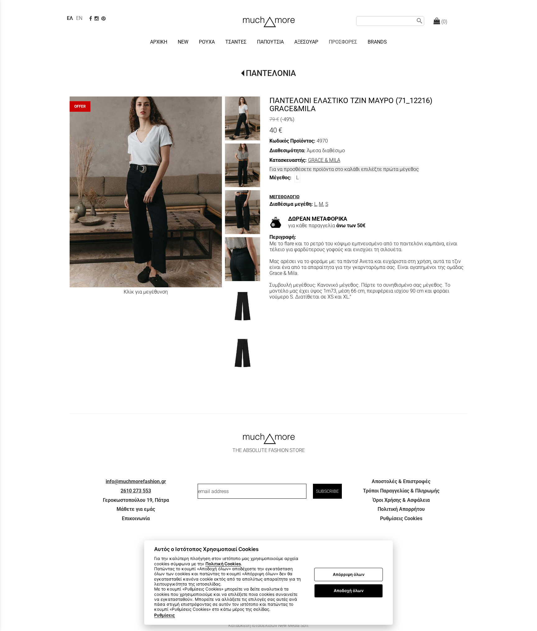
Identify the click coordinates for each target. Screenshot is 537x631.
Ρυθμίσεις (164, 615)
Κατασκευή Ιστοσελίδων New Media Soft (268, 625)
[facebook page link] (91, 18)
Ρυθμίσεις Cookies (401, 518)
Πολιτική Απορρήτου (401, 509)
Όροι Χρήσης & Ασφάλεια (401, 500)
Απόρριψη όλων (349, 574)
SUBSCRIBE (327, 491)
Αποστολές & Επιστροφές (401, 481)
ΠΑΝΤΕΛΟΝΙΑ (271, 73)
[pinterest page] (104, 18)
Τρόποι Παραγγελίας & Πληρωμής (401, 491)
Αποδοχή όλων (349, 590)
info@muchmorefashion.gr (136, 481)
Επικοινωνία (136, 518)
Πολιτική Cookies (223, 563)
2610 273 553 (136, 491)
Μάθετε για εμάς (136, 509)
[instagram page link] (97, 18)
